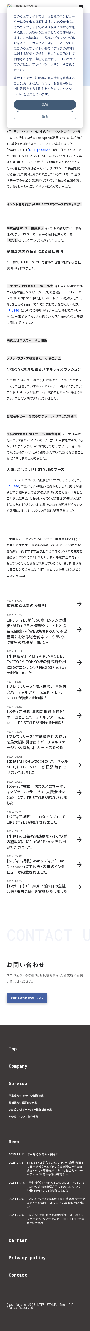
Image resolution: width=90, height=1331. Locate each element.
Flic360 (13, 310)
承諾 (45, 104)
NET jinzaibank (40, 150)
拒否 (45, 116)
